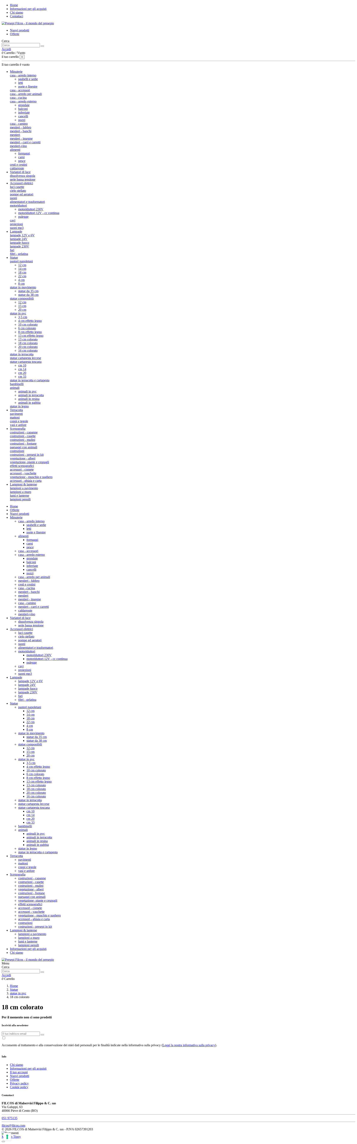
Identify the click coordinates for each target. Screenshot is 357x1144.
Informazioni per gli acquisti (28, 9)
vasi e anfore (18, 425)
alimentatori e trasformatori (27, 202)
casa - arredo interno (23, 75)
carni (21, 157)
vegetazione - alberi (22, 458)
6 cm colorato (27, 328)
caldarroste (17, 168)
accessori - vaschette (23, 473)
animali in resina (28, 399)
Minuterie (16, 517)
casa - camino (19, 123)
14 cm (22, 268)
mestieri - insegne (21, 138)
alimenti (15, 149)
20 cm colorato (28, 347)
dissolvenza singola (22, 175)
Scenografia (17, 874)
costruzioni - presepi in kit (27, 454)
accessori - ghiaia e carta (26, 480)
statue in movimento (23, 287)
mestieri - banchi (20, 131)
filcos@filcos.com (13, 1125)
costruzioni (17, 451)
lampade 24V (18, 239)
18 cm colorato (28, 343)
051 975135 (9, 1118)
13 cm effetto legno (30, 335)
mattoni (15, 417)
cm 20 (22, 373)
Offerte (14, 34)
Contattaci (16, 16)
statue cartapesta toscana (26, 361)
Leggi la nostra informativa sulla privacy (189, 1045)
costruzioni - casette (23, 436)
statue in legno (19, 406)
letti (20, 83)
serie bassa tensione (22, 179)
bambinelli (17, 384)
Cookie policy (19, 1087)
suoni (13, 198)
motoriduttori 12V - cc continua (38, 213)
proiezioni (16, 224)
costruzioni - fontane (23, 443)
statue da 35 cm (28, 291)
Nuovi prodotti (19, 30)
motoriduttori (18, 205)
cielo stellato (18, 190)
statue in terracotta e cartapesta (29, 380)
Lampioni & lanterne (23, 930)
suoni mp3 (17, 228)
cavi (12, 220)
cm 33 (22, 376)
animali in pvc (27, 391)
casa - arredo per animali (26, 94)
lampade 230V (19, 246)
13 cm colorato (28, 339)
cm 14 (22, 369)
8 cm (21, 283)
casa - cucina (18, 97)
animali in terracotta (31, 395)
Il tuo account (19, 1072)
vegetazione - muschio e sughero (31, 477)
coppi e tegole (19, 421)
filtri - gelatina (19, 254)
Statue (14, 703)
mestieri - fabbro (20, 127)
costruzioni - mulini (22, 440)
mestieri (15, 135)
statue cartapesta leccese (25, 358)
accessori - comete (22, 469)
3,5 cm (22, 317)
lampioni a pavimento (24, 488)
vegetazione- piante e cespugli (29, 462)
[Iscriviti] (42, 1034)
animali (14, 387)
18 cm (22, 272)
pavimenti (16, 413)
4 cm (21, 280)
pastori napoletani (21, 261)
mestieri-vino (18, 146)
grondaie (24, 105)
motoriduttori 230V (30, 209)
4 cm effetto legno (30, 321)
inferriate (24, 112)
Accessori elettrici (21, 629)
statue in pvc (18, 313)
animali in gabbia (29, 402)
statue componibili (22, 298)
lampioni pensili (20, 499)
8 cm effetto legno (30, 332)
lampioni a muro (20, 492)
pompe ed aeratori (21, 194)
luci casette (17, 187)
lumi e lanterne (19, 495)
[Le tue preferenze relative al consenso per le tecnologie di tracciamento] (7, 1137)
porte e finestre (27, 86)
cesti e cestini (18, 164)
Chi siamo (16, 12)
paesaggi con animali (23, 447)
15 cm (22, 306)
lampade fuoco (19, 242)
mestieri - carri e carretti (25, 142)
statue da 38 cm (28, 294)
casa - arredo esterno (23, 101)
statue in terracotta (21, 354)
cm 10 (22, 365)
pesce (21, 161)
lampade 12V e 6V (22, 235)
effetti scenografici (22, 466)
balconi (23, 109)
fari (12, 250)
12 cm (22, 265)
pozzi (21, 120)
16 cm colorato (28, 350)
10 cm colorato (28, 324)
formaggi (24, 153)
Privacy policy (19, 1083)
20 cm (22, 309)
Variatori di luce (20, 618)
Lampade (16, 677)
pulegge (23, 216)
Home (14, 5)
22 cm (22, 276)
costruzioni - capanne (24, 432)
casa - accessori (20, 90)
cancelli (23, 116)
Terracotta (16, 856)
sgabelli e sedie (28, 79)
